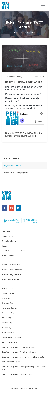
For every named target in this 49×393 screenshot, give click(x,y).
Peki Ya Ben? (7, 236)
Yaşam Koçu (7, 322)
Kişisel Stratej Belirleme (12, 269)
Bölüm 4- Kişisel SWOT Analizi (23, 82)
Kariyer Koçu (7, 288)
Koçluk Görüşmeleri (10, 279)
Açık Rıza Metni (8, 255)
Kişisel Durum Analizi (11, 264)
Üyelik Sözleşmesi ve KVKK (13, 251)
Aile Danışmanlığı (9, 342)
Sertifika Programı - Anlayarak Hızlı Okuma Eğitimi (23, 357)
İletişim (5, 246)
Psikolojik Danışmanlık (11, 337)
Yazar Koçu (7, 327)
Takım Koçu (7, 317)
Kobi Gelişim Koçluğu (11, 362)
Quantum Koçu (8, 313)
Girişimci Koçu (8, 293)
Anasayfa (18, 32)
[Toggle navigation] (43, 5)
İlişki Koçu (6, 298)
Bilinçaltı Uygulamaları (11, 274)
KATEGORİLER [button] (11, 158)
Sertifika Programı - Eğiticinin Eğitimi (17, 374)
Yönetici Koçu (8, 332)
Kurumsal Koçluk (9, 308)
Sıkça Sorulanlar (9, 241)
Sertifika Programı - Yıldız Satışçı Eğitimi (19, 352)
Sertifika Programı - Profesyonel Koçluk (19, 347)
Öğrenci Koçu (8, 303)
